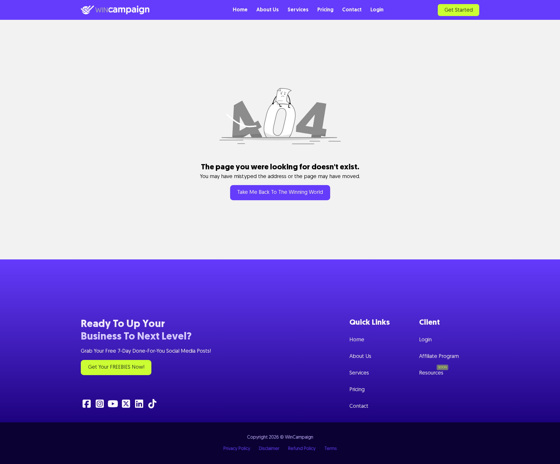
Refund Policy (302, 449)
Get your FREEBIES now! (116, 367)
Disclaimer (269, 449)
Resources (431, 373)
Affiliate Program (439, 356)
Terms (330, 449)
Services (298, 10)
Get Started (458, 10)
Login (377, 10)
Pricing (325, 10)
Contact (352, 10)
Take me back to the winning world (280, 192)
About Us (267, 10)
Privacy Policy (236, 449)
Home (240, 10)
